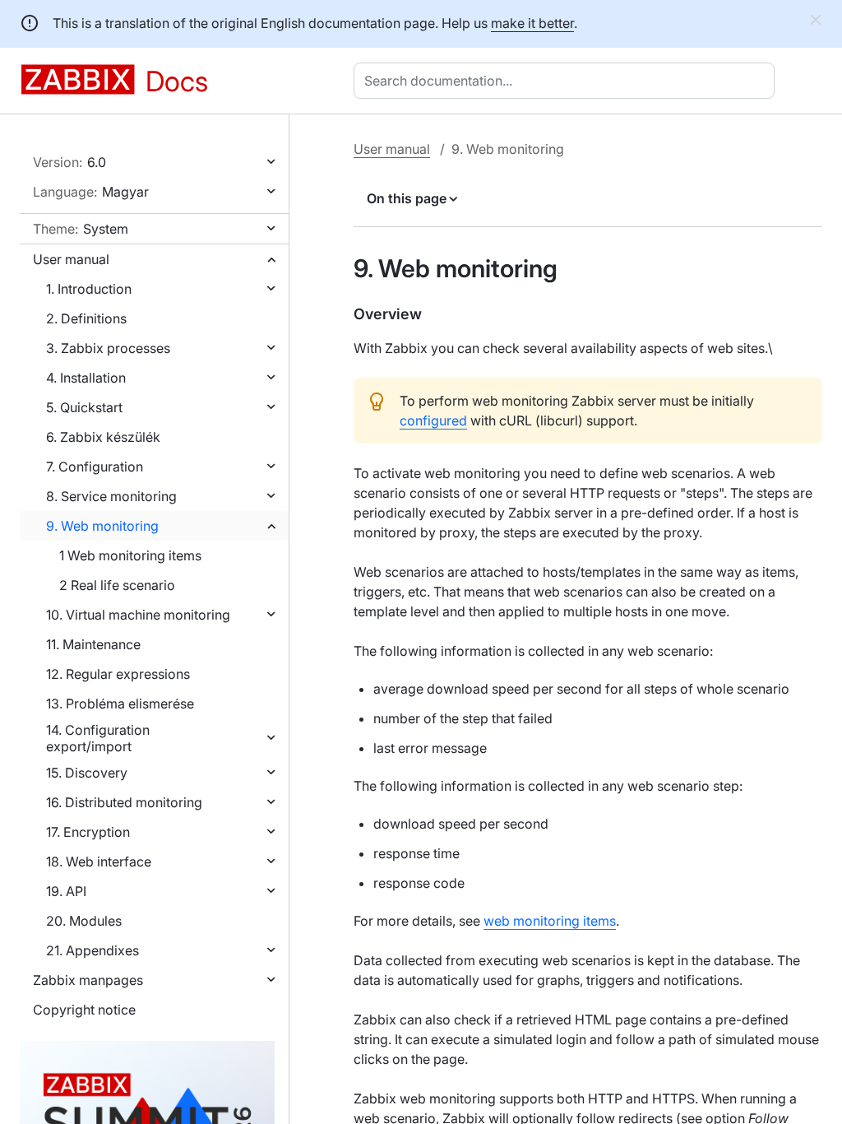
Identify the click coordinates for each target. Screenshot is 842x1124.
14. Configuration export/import (98, 738)
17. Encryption (88, 832)
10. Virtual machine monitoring (138, 614)
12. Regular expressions (118, 674)
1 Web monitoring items (130, 555)
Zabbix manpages (88, 980)
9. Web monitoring (102, 526)
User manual (71, 259)
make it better (532, 23)
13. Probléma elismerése (120, 703)
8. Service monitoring (111, 496)
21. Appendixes (92, 950)
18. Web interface (98, 861)
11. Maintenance (93, 644)
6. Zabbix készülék (103, 437)
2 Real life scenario (117, 585)
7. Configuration (94, 466)
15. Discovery (86, 772)
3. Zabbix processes (108, 348)
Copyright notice (84, 1009)
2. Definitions (86, 318)
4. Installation (86, 377)
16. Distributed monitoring (124, 802)
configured (433, 420)
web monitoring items (549, 921)
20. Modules (84, 921)
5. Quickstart (84, 407)
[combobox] (567, 80)
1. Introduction (89, 289)
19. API (66, 891)
